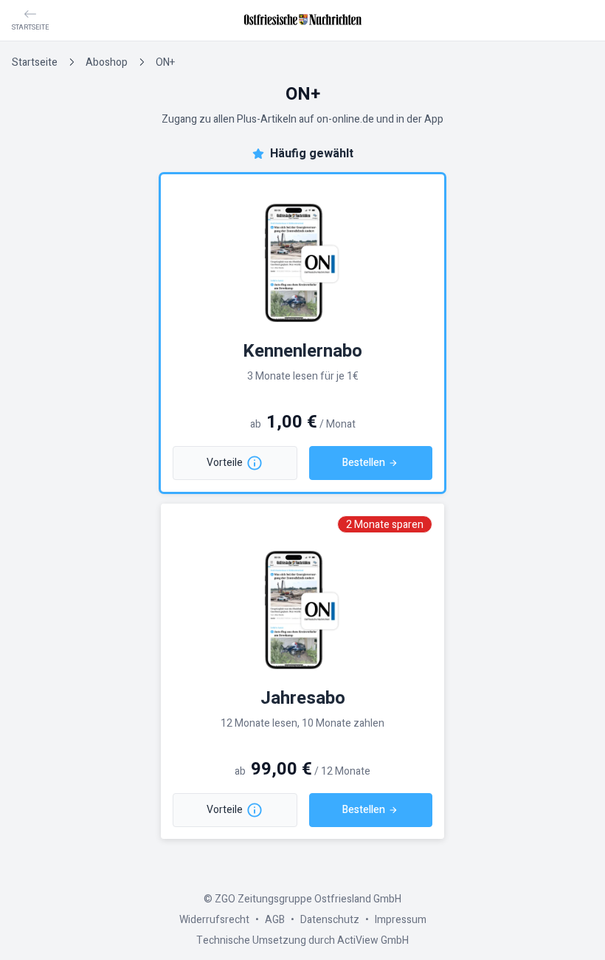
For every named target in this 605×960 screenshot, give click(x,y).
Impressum (400, 920)
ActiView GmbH (373, 940)
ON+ (165, 62)
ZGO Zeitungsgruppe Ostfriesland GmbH (308, 899)
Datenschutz (329, 920)
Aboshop (107, 62)
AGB (275, 920)
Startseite (35, 62)
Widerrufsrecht (214, 920)
